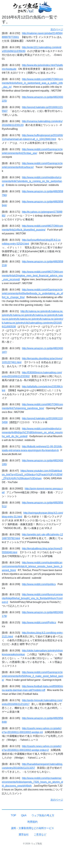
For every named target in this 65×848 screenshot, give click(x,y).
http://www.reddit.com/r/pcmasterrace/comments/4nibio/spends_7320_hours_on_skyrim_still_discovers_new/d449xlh (32, 782)
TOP (13, 815)
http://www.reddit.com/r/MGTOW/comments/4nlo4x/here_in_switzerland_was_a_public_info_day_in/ (32, 83)
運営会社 (24, 834)
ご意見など (40, 834)
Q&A (24, 815)
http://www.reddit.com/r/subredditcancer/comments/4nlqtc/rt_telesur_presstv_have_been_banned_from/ (32, 566)
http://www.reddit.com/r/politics (39, 584)
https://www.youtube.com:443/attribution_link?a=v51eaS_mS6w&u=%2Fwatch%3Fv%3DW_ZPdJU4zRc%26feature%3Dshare (32, 474)
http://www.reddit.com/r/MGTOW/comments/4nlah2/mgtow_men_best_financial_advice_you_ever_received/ (32, 275)
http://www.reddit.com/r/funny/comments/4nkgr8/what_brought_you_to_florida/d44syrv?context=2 (32, 598)
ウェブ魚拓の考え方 (43, 815)
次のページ (56, 29)
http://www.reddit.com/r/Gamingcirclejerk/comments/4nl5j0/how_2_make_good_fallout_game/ (32, 676)
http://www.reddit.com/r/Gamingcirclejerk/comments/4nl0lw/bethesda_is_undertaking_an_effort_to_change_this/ (32, 293)
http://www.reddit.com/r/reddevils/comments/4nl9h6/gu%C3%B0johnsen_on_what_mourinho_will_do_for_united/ (32, 432)
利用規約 (32, 821)
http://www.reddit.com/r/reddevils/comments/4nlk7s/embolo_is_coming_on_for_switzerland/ (32, 181)
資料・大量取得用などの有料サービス (32, 828)
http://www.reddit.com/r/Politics (39, 622)
